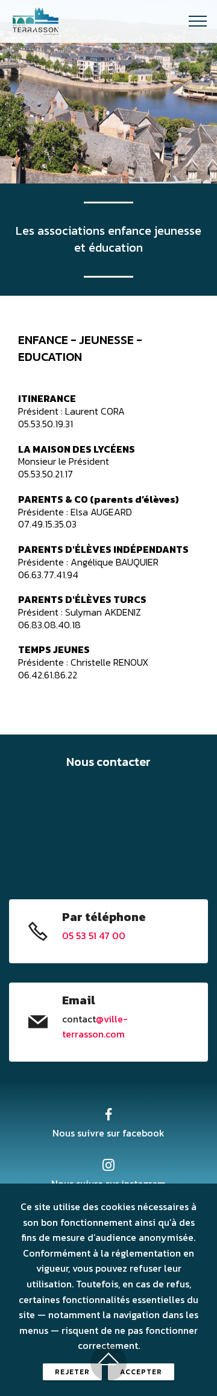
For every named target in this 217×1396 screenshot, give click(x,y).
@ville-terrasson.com (95, 1027)
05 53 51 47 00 (93, 935)
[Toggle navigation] (198, 21)
